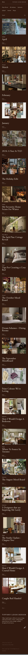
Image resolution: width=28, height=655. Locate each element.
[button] (4, 2)
